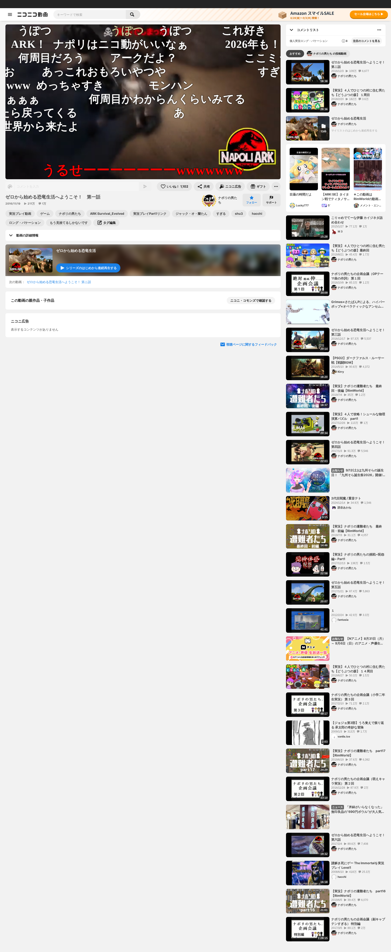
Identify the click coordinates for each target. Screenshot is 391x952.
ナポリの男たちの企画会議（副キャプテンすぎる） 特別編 (358, 921)
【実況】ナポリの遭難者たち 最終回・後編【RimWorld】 (356, 388)
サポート (271, 202)
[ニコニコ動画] (32, 14)
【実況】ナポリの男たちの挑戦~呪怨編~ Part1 (357, 556)
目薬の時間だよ (301, 194)
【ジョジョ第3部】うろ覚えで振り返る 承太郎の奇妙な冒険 (357, 725)
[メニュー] (276, 186)
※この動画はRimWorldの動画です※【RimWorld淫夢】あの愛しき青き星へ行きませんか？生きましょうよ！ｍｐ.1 (367, 196)
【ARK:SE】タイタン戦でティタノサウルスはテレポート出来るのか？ (335, 196)
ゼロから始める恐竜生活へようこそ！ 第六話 (358, 837)
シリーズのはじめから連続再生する (91, 268)
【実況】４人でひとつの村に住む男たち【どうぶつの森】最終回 (358, 248)
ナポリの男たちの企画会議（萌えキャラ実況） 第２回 (358, 781)
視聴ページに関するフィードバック (251, 463)
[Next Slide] (271, 347)
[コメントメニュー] (379, 29)
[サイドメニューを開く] (9, 14)
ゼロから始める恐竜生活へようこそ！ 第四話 (358, 444)
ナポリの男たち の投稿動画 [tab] (329, 53)
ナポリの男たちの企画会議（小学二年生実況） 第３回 (358, 697)
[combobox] (89, 14)
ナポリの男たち (227, 200)
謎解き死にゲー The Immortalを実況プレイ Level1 (357, 865)
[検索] (133, 14)
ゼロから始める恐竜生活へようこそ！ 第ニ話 (59, 282)
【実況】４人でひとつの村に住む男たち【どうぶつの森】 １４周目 (358, 669)
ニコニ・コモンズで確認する (251, 300)
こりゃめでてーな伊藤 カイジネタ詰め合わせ (357, 220)
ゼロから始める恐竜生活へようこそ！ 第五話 (358, 584)
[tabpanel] (336, 500)
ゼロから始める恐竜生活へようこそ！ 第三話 (358, 332)
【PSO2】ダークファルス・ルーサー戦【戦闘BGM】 (357, 360)
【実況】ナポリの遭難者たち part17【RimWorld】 (358, 753)
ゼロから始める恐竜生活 (76, 250)
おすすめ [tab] (295, 53)
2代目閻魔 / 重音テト (346, 498)
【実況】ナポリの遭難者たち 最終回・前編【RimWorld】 (356, 528)
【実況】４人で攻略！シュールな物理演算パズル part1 (358, 416)
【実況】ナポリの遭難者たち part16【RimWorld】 (358, 893)
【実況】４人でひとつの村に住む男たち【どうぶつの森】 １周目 (358, 92)
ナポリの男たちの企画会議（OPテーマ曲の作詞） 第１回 (357, 276)
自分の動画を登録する (36, 378)
